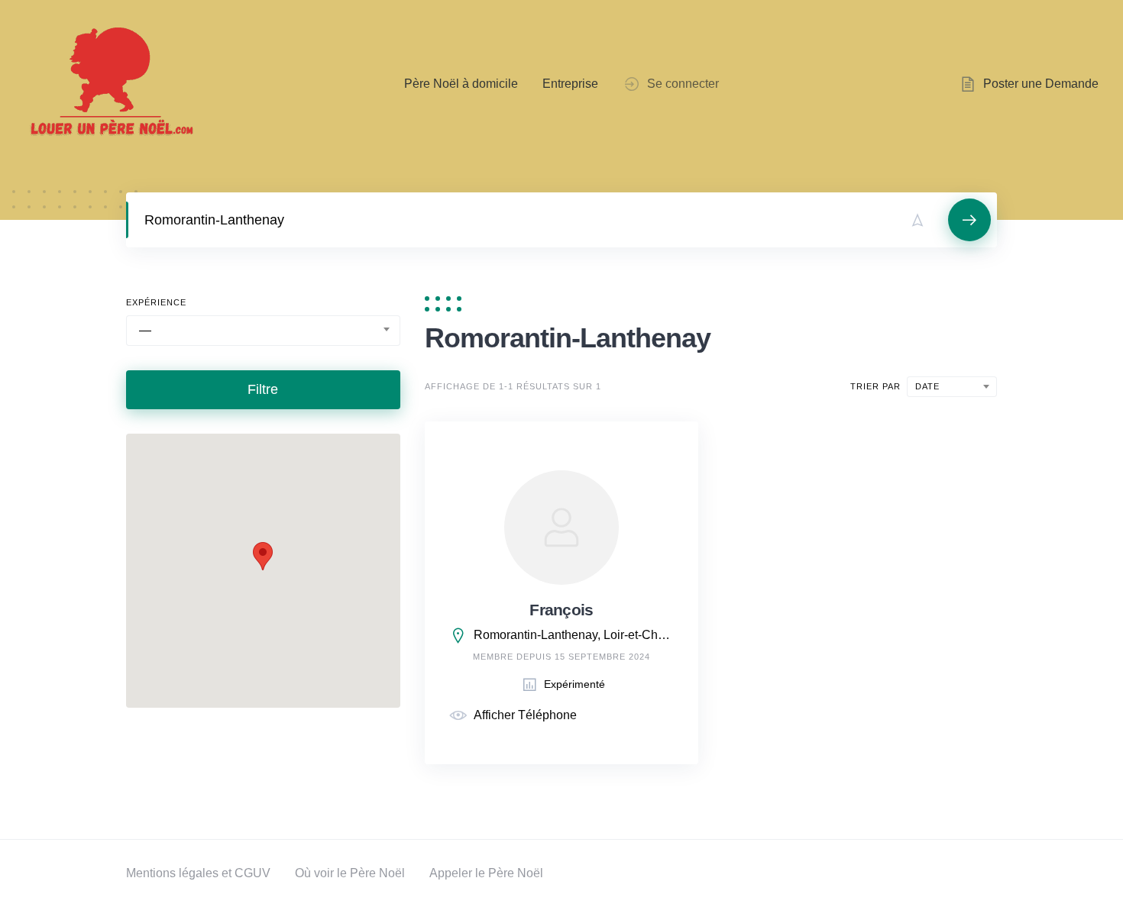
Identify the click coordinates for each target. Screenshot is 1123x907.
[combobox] (263, 330)
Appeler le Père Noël (486, 873)
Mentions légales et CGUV (198, 873)
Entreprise (570, 83)
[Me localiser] (917, 220)
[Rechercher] (969, 220)
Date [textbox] (927, 386)
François (561, 609)
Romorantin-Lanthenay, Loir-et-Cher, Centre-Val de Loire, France (574, 634)
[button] (263, 556)
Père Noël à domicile (461, 83)
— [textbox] (145, 330)
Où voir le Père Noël (350, 873)
